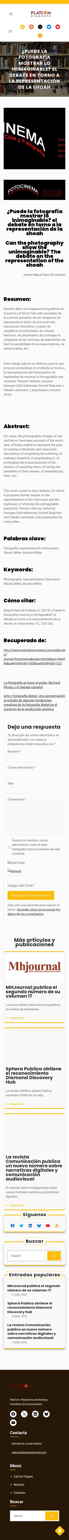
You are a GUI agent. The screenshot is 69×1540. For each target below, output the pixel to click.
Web (11, 783)
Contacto (19, 1492)
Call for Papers (23, 1476)
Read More (18, 1018)
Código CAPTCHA (20, 886)
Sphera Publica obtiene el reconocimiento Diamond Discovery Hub (29, 1307)
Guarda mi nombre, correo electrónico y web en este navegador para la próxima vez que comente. (36, 846)
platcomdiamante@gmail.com (29, 1452)
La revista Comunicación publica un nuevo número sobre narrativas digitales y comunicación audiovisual (31, 1331)
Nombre (14, 751)
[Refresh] (14, 871)
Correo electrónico (22, 767)
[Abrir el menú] (11, 14)
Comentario (17, 799)
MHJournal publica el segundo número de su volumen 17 (33, 1288)
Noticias (19, 1484)
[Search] (54, 1256)
